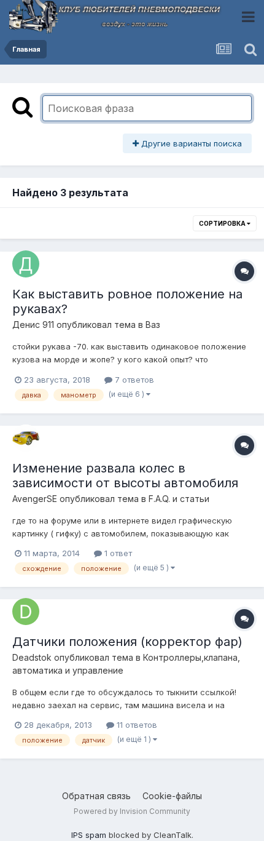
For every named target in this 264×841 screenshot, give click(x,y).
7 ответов (133, 380)
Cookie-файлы (172, 796)
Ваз (153, 324)
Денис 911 (33, 324)
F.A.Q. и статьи (179, 498)
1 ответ (117, 553)
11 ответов (135, 725)
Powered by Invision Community (132, 811)
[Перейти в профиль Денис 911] (25, 263)
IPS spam (88, 835)
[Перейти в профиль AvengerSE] (25, 438)
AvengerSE (34, 498)
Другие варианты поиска (190, 143)
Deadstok (32, 657)
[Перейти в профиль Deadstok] (25, 611)
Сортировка (223, 223)
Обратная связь (96, 796)
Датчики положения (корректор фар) (127, 641)
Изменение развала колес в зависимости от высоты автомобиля (125, 475)
